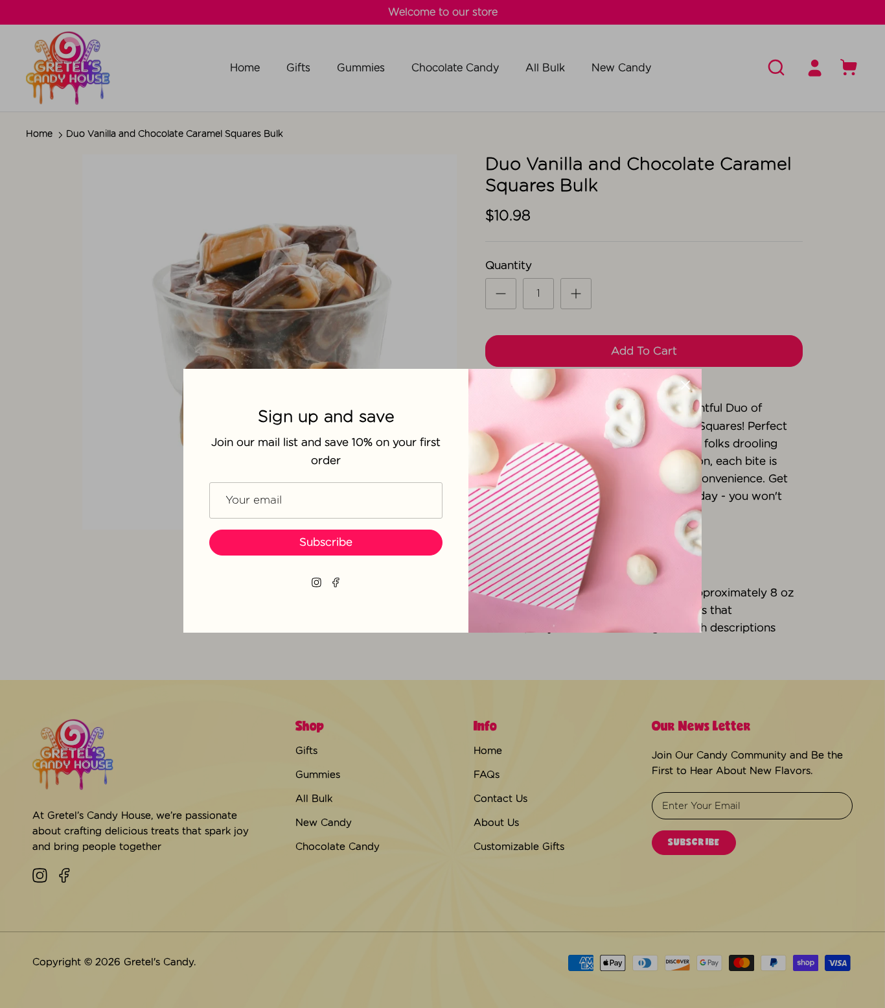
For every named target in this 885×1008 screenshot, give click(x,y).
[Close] (685, 385)
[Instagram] (316, 582)
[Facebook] (336, 582)
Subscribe (325, 542)
